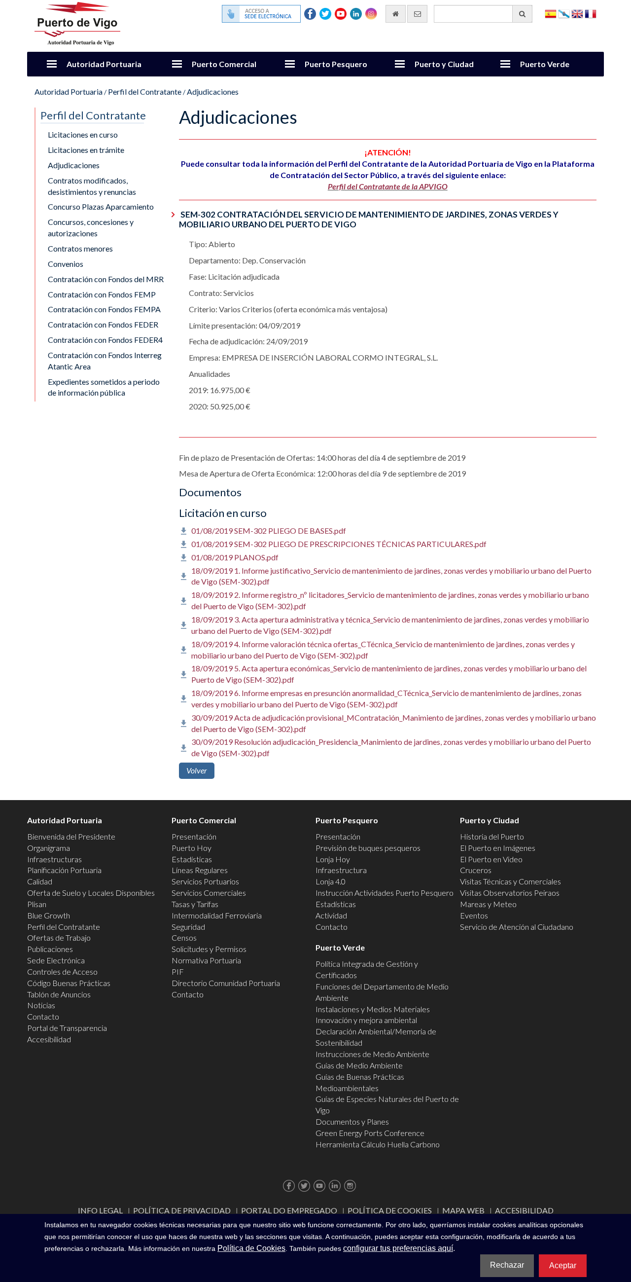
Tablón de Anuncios (59, 994)
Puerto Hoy (191, 847)
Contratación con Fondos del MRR (106, 279)
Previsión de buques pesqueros (368, 847)
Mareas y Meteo (488, 904)
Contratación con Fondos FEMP (102, 294)
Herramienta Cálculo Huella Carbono (378, 1144)
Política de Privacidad (182, 1210)
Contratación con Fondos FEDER (103, 324)
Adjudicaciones (213, 91)
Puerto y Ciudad (444, 64)
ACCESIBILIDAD (524, 1210)
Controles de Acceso (62, 971)
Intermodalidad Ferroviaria (217, 915)
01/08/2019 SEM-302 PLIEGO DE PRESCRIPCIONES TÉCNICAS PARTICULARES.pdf (339, 544)
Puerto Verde (544, 64)
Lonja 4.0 (331, 881)
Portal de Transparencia (67, 1027)
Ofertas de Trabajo (59, 937)
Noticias (41, 1005)
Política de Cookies (390, 1210)
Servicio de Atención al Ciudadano (516, 926)
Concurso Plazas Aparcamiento (101, 206)
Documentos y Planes (352, 1121)
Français (590, 13)
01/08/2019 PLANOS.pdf (235, 557)
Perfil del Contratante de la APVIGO (388, 186)
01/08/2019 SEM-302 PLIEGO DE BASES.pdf (268, 530)
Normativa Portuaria (206, 960)
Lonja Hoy (333, 859)
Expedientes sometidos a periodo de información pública (104, 387)
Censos (184, 937)
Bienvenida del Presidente (71, 836)
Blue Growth (48, 915)
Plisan (36, 904)
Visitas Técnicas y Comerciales (510, 881)
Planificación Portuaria (64, 870)
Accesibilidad (49, 1039)
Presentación (194, 836)
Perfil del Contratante (144, 91)
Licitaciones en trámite (86, 149)
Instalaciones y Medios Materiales (373, 1009)
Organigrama (48, 847)
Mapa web (463, 1210)
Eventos (474, 915)
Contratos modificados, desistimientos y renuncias (92, 186)
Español (551, 13)
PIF (178, 971)
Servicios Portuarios (205, 881)
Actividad (331, 915)
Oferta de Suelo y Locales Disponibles (91, 892)
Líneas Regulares (200, 870)
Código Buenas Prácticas (68, 983)
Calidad (39, 881)
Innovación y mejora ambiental (366, 1020)
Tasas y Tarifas (195, 904)
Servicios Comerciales (209, 892)
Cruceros (475, 870)
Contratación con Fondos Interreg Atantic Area (105, 360)
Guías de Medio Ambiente (359, 1065)
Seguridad (188, 926)
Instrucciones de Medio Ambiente (372, 1054)
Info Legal (100, 1210)
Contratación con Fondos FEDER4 (105, 339)
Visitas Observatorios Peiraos (510, 892)
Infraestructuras (54, 859)
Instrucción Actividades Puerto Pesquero (385, 892)
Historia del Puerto (492, 836)
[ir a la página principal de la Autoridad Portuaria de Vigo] (77, 22)
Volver (196, 770)
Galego (564, 13)
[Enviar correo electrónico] (417, 14)
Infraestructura (341, 870)
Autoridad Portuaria (104, 64)
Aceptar (562, 1265)
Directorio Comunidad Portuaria (226, 983)
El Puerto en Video (491, 859)
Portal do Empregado (289, 1210)
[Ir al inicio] (396, 14)
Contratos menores (80, 248)
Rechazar (507, 1265)
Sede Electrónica (56, 960)
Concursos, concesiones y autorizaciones (91, 227)
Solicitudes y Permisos (209, 948)
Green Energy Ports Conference (370, 1132)
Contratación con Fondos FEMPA (104, 309)
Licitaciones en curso (83, 134)
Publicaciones (50, 948)
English (577, 13)
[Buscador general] (522, 14)
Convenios (65, 263)
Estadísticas (192, 859)
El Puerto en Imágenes (497, 847)
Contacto (43, 1016)
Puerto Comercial (224, 64)
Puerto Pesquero (336, 64)
